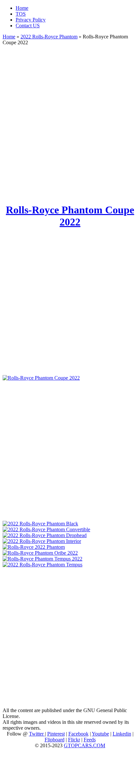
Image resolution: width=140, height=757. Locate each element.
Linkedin (122, 734)
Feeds (90, 739)
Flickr (74, 739)
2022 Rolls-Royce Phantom (49, 36)
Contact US (28, 25)
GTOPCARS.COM (84, 745)
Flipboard (54, 739)
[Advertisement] (70, 121)
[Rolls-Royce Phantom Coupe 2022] (41, 378)
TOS (21, 14)
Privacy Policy (31, 19)
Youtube (100, 734)
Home (22, 8)
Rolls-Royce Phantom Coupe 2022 (70, 216)
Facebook (78, 734)
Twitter (37, 734)
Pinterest (56, 734)
